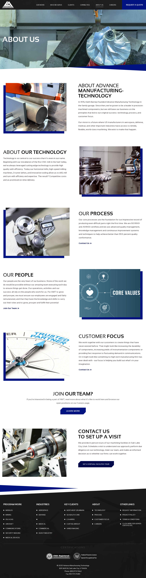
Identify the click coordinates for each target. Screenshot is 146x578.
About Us (99, 5)
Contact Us (84, 243)
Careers (112, 5)
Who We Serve (56, 5)
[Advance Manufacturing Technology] (9, 5)
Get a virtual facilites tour (96, 464)
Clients (71, 5)
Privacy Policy (128, 515)
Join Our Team (10, 308)
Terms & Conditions (130, 519)
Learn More (73, 411)
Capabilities (85, 5)
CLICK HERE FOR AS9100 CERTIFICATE (131, 524)
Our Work (40, 5)
